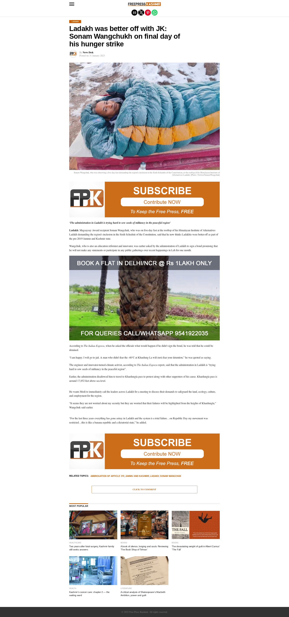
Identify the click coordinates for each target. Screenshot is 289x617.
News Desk (88, 52)
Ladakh (154, 476)
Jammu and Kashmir (137, 476)
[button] (71, 4)
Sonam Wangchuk (170, 476)
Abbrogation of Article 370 (107, 476)
